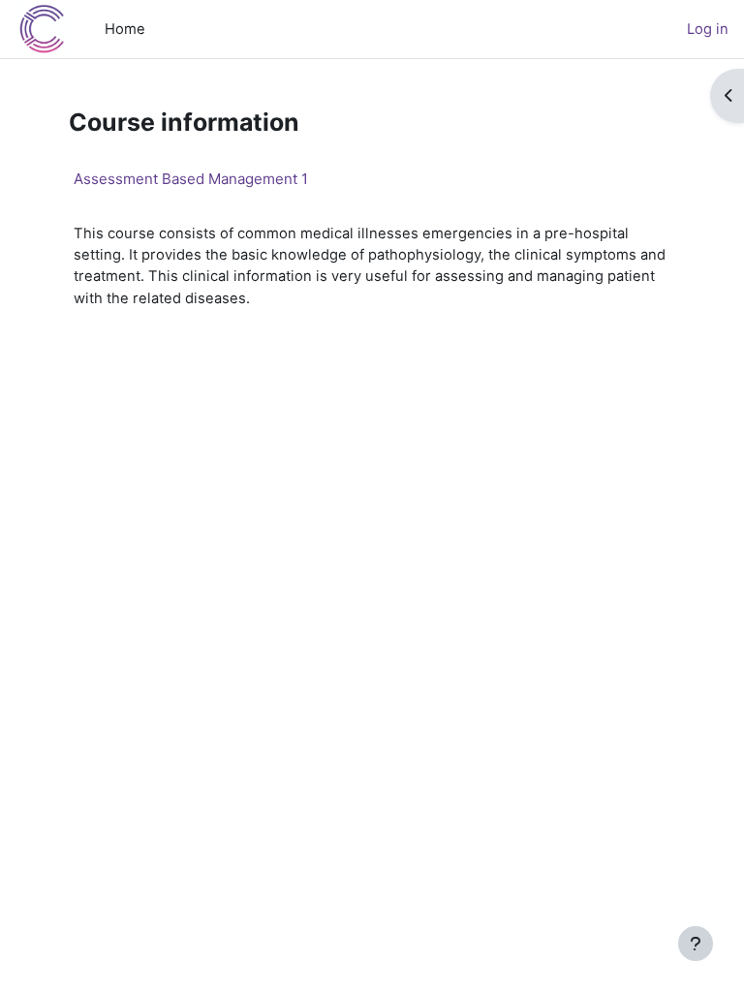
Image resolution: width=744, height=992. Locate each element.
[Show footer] (695, 943)
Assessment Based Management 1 (191, 179)
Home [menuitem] (125, 29)
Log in (707, 29)
